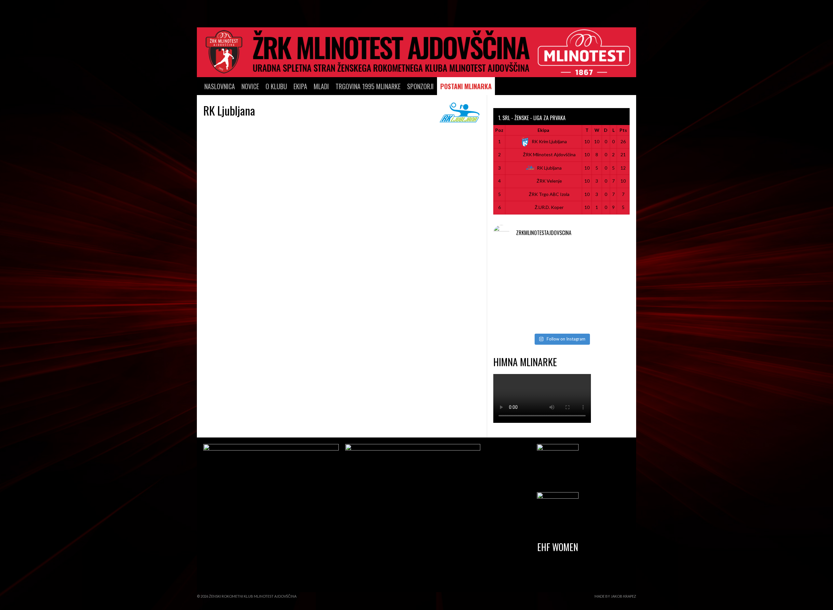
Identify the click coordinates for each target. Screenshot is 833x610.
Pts (623, 130)
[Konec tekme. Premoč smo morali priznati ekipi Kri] (561, 261)
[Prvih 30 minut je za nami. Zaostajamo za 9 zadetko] (608, 261)
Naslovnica (219, 86)
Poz (499, 130)
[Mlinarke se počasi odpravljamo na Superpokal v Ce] (561, 288)
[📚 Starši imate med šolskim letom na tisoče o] (608, 288)
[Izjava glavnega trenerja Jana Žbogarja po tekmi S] (515, 261)
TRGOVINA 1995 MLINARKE (368, 86)
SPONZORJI (420, 86)
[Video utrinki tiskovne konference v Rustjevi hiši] (561, 316)
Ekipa (300, 86)
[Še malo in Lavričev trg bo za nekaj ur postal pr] (515, 316)
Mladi (321, 86)
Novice (250, 86)
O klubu (276, 86)
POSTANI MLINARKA (466, 86)
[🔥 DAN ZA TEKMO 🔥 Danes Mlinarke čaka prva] (515, 288)
